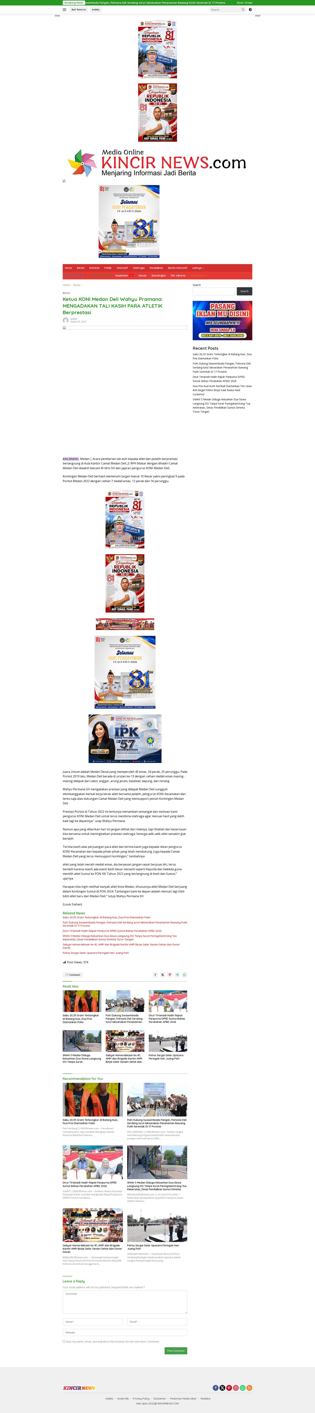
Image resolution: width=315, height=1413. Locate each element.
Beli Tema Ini (79, 9)
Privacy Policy (141, 1398)
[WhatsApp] (243, 1388)
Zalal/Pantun (198, 275)
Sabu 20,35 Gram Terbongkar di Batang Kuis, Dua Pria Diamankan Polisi (106, 917)
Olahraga (139, 268)
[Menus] (65, 10)
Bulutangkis (159, 275)
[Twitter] (222, 1388)
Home (68, 268)
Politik (108, 268)
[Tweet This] (162, 975)
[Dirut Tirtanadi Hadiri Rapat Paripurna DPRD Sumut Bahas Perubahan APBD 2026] (168, 1001)
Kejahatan (122, 275)
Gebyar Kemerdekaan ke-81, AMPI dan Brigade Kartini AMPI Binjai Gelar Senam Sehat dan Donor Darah (121, 946)
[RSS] (249, 1388)
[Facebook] (216, 1388)
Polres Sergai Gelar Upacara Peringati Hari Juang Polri (96, 953)
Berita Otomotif (177, 268)
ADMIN (73, 319)
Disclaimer (159, 1398)
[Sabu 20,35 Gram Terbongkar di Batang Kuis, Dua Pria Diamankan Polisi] (82, 1001)
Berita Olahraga (100, 275)
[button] (243, 9)
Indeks (96, 9)
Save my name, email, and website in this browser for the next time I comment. (113, 1341)
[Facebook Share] (155, 975)
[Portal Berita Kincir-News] (157, 163)
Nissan (143, 275)
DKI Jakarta (178, 275)
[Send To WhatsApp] (184, 975)
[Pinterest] (229, 1388)
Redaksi (205, 1398)
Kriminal (94, 268)
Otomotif (122, 268)
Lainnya (197, 268)
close (57, 15)
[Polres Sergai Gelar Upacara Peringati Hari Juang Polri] (168, 1041)
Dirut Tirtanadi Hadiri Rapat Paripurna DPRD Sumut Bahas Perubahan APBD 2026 (217, 2)
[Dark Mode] (250, 10)
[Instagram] (236, 1388)
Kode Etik (123, 1398)
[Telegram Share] (177, 975)
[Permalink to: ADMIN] (66, 320)
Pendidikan (156, 268)
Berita (80, 268)
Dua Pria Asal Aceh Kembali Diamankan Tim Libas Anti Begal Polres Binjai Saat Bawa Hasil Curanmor (222, 390)
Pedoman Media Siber (183, 1398)
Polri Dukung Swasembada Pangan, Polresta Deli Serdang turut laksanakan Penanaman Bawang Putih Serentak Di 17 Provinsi (125, 924)
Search (197, 285)
